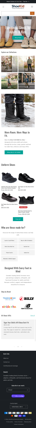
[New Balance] (27, 306)
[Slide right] (22, 346)
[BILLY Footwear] (27, 298)
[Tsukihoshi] (9, 298)
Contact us (6, 362)
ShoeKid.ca (11, 419)
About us (5, 358)
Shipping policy (27, 421)
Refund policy (28, 419)
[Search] (32, 13)
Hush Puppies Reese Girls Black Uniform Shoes (9, 205)
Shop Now (18, 37)
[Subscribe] (27, 390)
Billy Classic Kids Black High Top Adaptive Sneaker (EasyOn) (25, 211)
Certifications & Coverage (10, 366)
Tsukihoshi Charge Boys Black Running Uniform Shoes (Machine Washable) (9, 187)
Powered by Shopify (18, 419)
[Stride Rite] (9, 306)
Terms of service (18, 421)
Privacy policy (9, 421)
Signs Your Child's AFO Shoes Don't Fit (16, 322)
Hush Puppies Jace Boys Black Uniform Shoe (26, 187)
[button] (3, 7)
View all (18, 219)
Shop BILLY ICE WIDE (14, 152)
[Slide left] (14, 346)
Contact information (19, 424)
